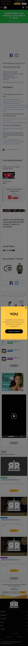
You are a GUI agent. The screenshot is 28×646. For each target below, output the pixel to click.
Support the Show (14, 331)
